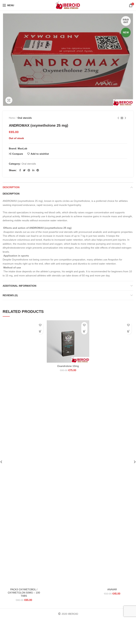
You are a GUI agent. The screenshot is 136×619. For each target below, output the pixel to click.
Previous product (118, 118)
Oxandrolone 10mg (68, 366)
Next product (125, 118)
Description (11, 187)
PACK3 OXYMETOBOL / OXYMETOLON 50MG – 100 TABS (24, 592)
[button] (40, 331)
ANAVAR (112, 589)
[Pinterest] (29, 170)
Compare (17, 154)
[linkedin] (33, 170)
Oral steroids (25, 118)
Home (12, 118)
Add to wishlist (40, 154)
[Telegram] (37, 170)
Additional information (19, 285)
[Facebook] (20, 170)
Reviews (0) (10, 295)
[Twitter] (24, 170)
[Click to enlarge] (8, 100)
